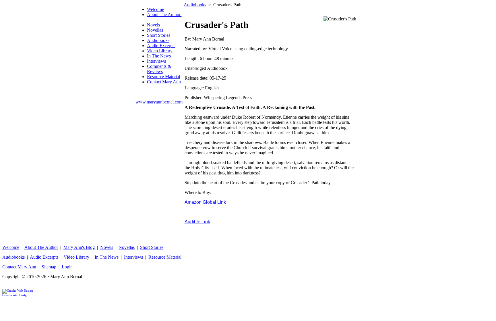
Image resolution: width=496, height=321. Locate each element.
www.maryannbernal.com (159, 101)
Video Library (160, 50)
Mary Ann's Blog (79, 247)
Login (67, 266)
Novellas (155, 30)
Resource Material (163, 76)
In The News (159, 55)
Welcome (155, 9)
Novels (153, 24)
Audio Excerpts (161, 45)
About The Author (41, 247)
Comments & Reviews (159, 69)
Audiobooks (158, 40)
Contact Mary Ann (164, 81)
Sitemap (49, 266)
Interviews (156, 61)
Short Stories (158, 35)
